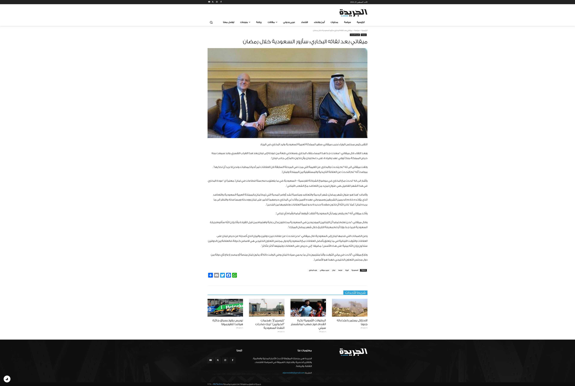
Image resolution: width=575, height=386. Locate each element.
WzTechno (218, 384)
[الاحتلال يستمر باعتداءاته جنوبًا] (349, 308)
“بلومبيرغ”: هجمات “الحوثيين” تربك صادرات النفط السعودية (270, 324)
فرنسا (340, 270)
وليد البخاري (313, 270)
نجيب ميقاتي (324, 270)
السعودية (355, 270)
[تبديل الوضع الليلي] (7, 379)
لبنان (333, 270)
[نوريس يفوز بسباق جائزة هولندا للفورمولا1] (225, 308)
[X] (212, 2)
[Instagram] (217, 2)
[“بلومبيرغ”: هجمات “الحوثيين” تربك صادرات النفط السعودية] (267, 308)
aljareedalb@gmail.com (294, 373)
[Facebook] (221, 2)
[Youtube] (209, 2)
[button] (211, 22)
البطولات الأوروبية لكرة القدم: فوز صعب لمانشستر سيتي (308, 324)
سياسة (357, 30)
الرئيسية (364, 30)
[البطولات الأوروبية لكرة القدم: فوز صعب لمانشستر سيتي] (308, 308)
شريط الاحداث (355, 34)
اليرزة (347, 270)
